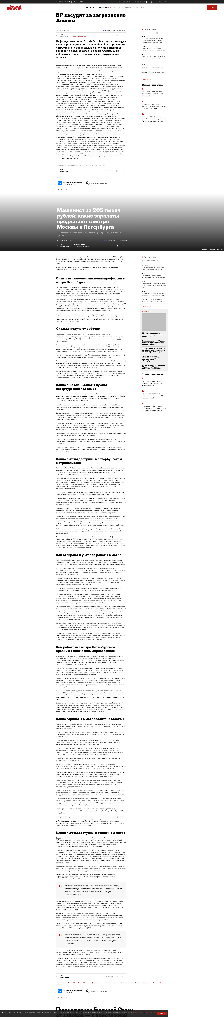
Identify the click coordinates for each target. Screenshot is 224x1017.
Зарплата (115, 983)
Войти (212, 7)
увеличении (97, 958)
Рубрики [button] (90, 7)
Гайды (58, 985)
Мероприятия (118, 7)
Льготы (58, 838)
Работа (161, 983)
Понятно (161, 1013)
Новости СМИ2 (61, 189)
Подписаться (126, 2)
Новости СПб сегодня (84, 983)
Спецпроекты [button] (103, 7)
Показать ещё (146, 79)
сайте (119, 339)
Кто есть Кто (139, 7)
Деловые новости (96, 983)
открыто (107, 724)
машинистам (104, 850)
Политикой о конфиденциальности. (145, 1013)
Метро (122, 983)
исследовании (70, 943)
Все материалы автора (79, 36)
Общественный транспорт (142, 983)
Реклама (128, 7)
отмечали (69, 894)
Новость (62, 983)
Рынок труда (107, 983)
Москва (155, 983)
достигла (71, 952)
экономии (65, 910)
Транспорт (130, 983)
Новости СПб (71, 983)
